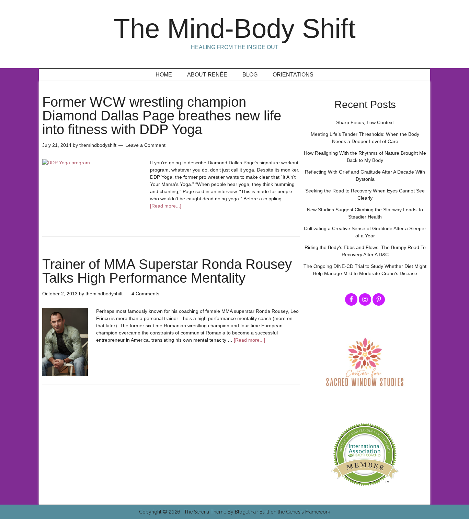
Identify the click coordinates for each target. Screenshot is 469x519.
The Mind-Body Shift (235, 28)
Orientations (293, 75)
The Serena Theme (205, 512)
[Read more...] (165, 206)
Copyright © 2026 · (161, 512)
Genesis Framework (308, 512)
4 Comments (145, 293)
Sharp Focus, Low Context (365, 122)
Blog (250, 75)
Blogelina (245, 512)
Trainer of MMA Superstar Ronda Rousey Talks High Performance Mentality (167, 271)
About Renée (207, 75)
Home (164, 75)
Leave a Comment (145, 145)
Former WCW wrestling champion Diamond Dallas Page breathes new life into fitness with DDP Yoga (161, 115)
